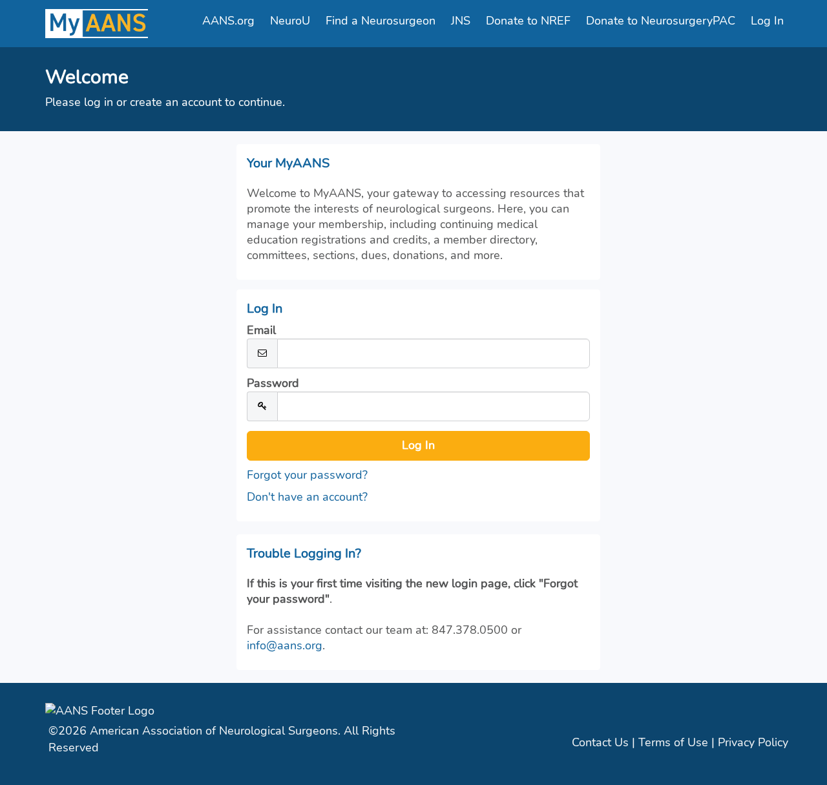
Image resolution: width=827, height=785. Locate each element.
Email (261, 330)
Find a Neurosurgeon (380, 20)
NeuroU (290, 20)
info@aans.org (284, 645)
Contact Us (600, 742)
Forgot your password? (307, 475)
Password (273, 383)
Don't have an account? (307, 497)
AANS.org (228, 20)
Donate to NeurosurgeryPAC (660, 20)
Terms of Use (673, 742)
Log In (767, 20)
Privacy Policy (753, 742)
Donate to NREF (528, 20)
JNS (460, 20)
